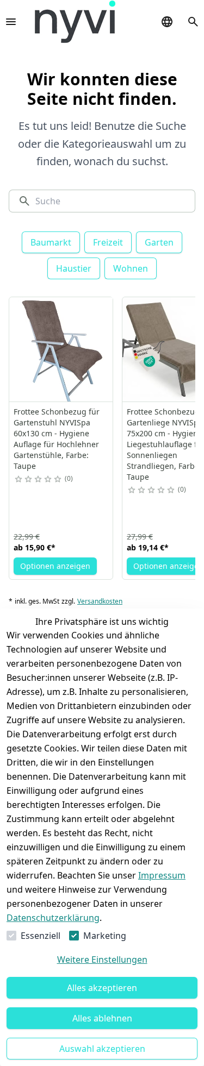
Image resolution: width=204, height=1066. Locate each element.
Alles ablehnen (102, 1018)
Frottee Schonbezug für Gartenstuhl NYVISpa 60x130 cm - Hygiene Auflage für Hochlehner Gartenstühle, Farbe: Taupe (57, 438)
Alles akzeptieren (102, 988)
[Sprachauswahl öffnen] (167, 22)
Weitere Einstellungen (102, 959)
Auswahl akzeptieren (102, 1049)
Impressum (162, 875)
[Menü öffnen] (11, 22)
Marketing (104, 936)
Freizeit (108, 242)
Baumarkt (50, 242)
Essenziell (40, 936)
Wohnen (130, 268)
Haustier (73, 268)
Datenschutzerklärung (53, 918)
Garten (159, 242)
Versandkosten (99, 601)
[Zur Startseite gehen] (75, 21)
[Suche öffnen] (193, 22)
